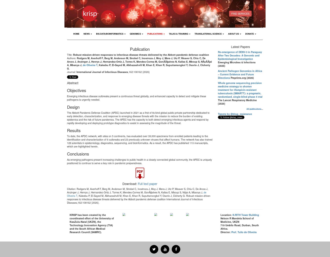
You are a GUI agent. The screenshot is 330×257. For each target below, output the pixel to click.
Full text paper (147, 183)
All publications (253, 109)
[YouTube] (165, 249)
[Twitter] (154, 249)
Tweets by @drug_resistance (235, 114)
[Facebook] (176, 249)
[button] (87, 33)
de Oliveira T (90, 65)
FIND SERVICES (240, 13)
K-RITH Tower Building (246, 215)
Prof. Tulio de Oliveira (244, 232)
